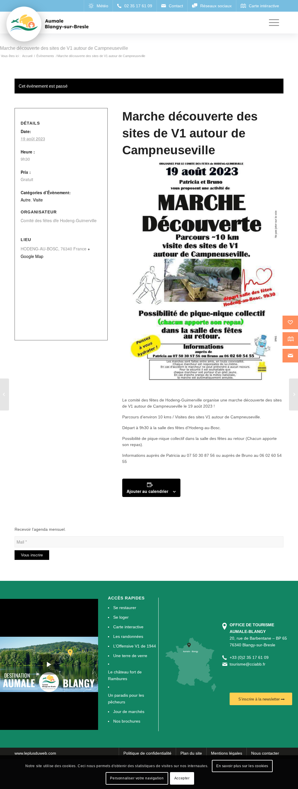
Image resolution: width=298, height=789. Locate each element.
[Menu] (274, 22)
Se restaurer (124, 607)
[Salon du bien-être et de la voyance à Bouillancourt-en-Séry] (293, 394)
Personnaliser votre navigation (137, 778)
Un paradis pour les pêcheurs (126, 698)
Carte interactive (128, 627)
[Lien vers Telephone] (135, 6)
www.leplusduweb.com (35, 753)
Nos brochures (126, 721)
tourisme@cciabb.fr (247, 664)
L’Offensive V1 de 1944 (134, 646)
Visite (38, 200)
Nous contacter (265, 753)
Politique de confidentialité (147, 753)
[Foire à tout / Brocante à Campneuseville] (4, 394)
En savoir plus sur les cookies (242, 766)
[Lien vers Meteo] (98, 6)
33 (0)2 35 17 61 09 (250, 657)
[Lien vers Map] (259, 6)
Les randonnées (128, 636)
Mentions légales (226, 753)
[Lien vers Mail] (172, 6)
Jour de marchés (128, 711)
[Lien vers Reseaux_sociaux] (211, 6)
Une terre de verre (130, 655)
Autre (26, 200)
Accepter (182, 778)
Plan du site (191, 753)
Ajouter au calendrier (147, 491)
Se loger (121, 617)
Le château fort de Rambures (125, 675)
